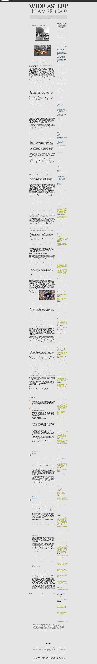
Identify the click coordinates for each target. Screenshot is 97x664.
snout (32, 235)
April (59, 184)
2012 (58, 162)
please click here (61, 660)
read (50, 267)
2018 (58, 155)
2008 (58, 188)
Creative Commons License (50, 646)
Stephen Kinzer (43, 82)
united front (46, 211)
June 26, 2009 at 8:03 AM (36, 419)
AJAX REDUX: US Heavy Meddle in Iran (37, 25)
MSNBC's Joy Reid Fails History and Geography (61, 50)
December (59, 167)
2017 (58, 156)
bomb (47, 325)
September (59, 170)
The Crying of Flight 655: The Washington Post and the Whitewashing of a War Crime (62, 119)
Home (42, 593)
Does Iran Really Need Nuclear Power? (62, 97)
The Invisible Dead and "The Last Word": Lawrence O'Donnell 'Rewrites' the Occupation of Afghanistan (62, 146)
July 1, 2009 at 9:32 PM (36, 496)
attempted (36, 193)
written (30, 221)
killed (43, 184)
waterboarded (46, 191)
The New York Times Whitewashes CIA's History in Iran (61, 57)
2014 (58, 160)
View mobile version (42, 595)
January (59, 187)
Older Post (53, 593)
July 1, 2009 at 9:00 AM (36, 451)
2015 (58, 158)
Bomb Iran (38, 239)
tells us (33, 83)
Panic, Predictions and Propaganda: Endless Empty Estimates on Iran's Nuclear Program (61, 105)
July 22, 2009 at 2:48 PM (36, 589)
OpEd (43, 279)
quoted (38, 330)
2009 (58, 166)
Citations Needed (63, 26)
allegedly (39, 191)
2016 (58, 157)
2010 (58, 165)
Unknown (33, 398)
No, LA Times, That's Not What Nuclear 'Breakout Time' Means (62, 43)
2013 (58, 161)
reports (44, 247)
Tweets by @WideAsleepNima (61, 31)
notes (46, 201)
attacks (43, 187)
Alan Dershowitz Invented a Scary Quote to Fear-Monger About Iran (62, 40)
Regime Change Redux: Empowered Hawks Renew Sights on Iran (62, 53)
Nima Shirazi (33, 453)
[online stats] (48, 662)
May (59, 183)
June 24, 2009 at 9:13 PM (36, 404)
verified (34, 127)
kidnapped (38, 192)
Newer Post (30, 593)
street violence (48, 316)
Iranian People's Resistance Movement (46, 210)
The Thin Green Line (59, 134)
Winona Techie (34, 406)
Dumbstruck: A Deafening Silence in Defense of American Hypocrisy (61, 60)
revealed (46, 138)
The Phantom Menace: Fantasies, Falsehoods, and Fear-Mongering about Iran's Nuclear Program (61, 90)
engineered (45, 362)
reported (36, 118)
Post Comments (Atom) (36, 597)
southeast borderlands (52, 214)
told (43, 212)
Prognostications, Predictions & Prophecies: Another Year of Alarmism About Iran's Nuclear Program (62, 110)
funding (45, 116)
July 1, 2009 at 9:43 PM (36, 566)
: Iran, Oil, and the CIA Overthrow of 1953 (62, 64)
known (33, 356)
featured (32, 149)
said (36, 378)
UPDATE (60, 68)
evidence (36, 103)
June (59, 171)
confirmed (47, 158)
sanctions (34, 382)
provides (39, 519)
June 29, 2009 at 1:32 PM (36, 426)
